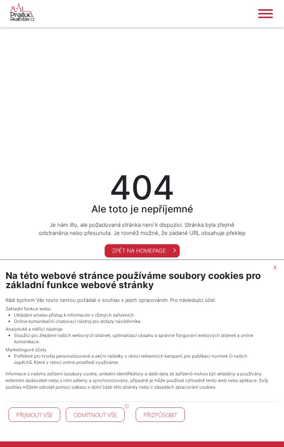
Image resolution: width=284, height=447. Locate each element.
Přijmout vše (34, 415)
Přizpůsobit (160, 415)
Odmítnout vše (95, 415)
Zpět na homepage (140, 250)
